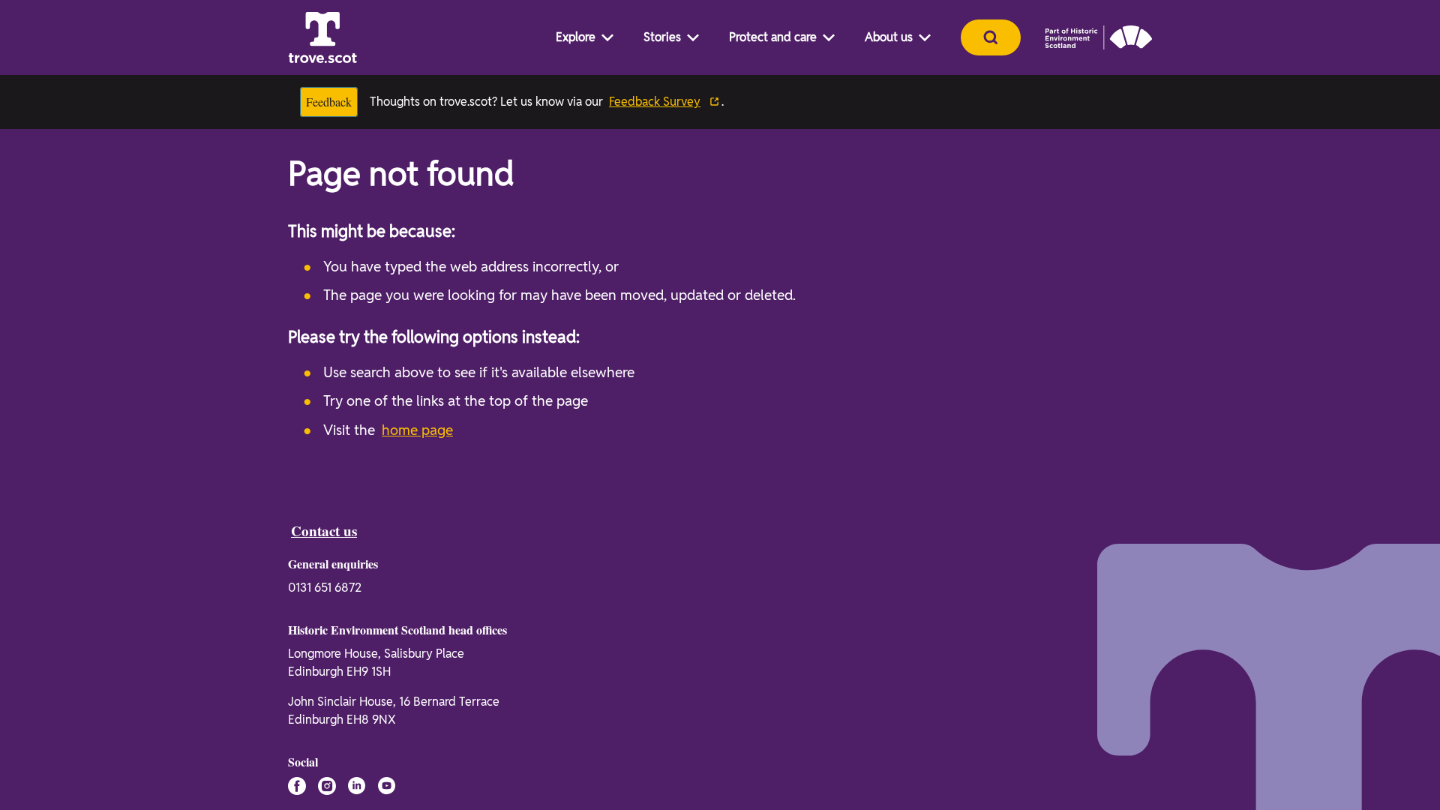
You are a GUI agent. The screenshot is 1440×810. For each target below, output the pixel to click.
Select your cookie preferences (1109, 783)
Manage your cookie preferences (337, 690)
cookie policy (623, 770)
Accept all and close (1104, 711)
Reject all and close (1104, 749)
